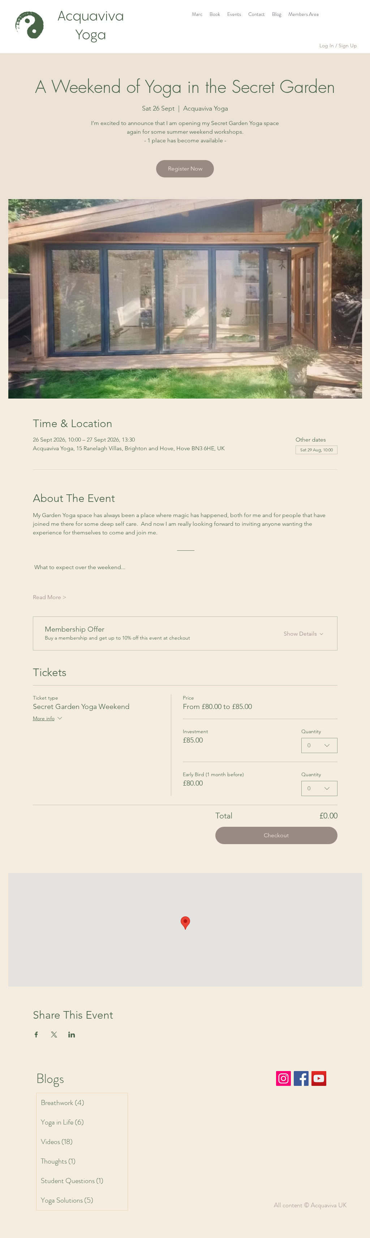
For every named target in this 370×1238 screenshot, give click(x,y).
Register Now (185, 168)
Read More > (49, 597)
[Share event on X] (54, 1034)
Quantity (311, 731)
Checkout (276, 835)
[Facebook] (301, 1078)
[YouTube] (318, 1078)
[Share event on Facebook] (36, 1034)
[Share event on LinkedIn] (71, 1034)
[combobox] (319, 745)
